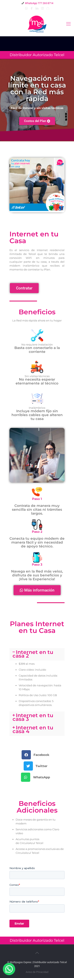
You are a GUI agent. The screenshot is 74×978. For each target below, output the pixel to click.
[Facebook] (32, 8)
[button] (37, 121)
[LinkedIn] (37, 8)
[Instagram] (42, 8)
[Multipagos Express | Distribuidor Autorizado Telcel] (37, 24)
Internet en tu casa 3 (33, 717)
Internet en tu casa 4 (33, 729)
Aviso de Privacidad (37, 972)
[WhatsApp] (26, 8)
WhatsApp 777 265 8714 (39, 3)
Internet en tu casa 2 (33, 654)
